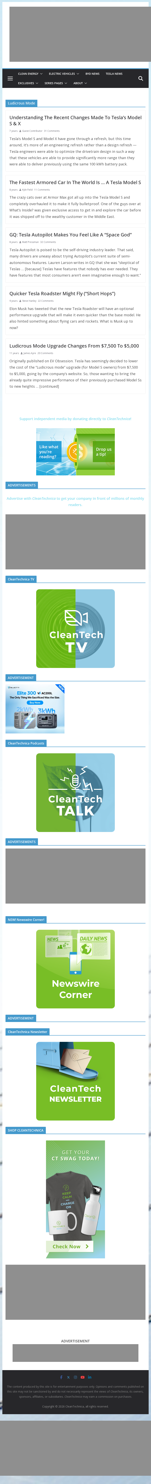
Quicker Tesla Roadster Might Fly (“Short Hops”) (62, 293)
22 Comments (45, 301)
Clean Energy (28, 74)
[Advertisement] (80, 34)
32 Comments (48, 242)
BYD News (92, 74)
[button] (40, 74)
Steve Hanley (29, 301)
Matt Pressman (30, 242)
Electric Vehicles (62, 74)
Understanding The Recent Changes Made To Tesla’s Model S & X (75, 120)
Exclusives (26, 83)
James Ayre (30, 353)
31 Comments (52, 131)
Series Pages (54, 83)
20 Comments (45, 353)
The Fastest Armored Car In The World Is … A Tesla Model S (75, 182)
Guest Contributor (32, 131)
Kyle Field (27, 189)
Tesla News (114, 74)
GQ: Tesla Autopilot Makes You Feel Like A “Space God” (70, 234)
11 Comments (42, 189)
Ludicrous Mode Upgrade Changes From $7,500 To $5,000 (74, 345)
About (78, 83)
